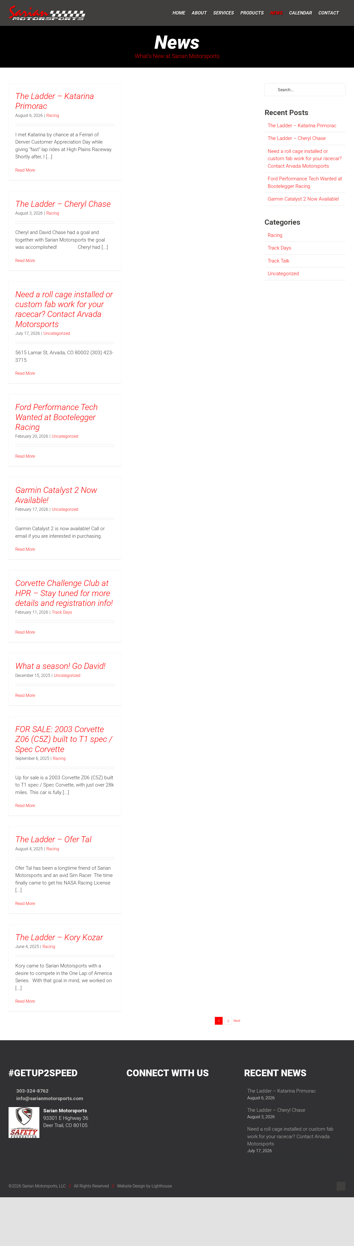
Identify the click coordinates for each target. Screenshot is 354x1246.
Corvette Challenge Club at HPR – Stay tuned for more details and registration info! (64, 593)
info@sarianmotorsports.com (49, 1098)
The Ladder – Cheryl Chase (63, 204)
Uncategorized (57, 333)
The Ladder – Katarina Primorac (302, 126)
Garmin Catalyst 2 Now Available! (303, 199)
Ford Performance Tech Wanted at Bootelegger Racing (56, 417)
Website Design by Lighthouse (144, 1186)
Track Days (62, 612)
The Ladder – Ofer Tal (53, 839)
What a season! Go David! (60, 666)
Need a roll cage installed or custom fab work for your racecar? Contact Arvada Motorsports (64, 309)
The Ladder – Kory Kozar (59, 937)
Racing (52, 115)
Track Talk (278, 261)
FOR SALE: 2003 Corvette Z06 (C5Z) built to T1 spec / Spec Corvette (63, 739)
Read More (25, 170)
